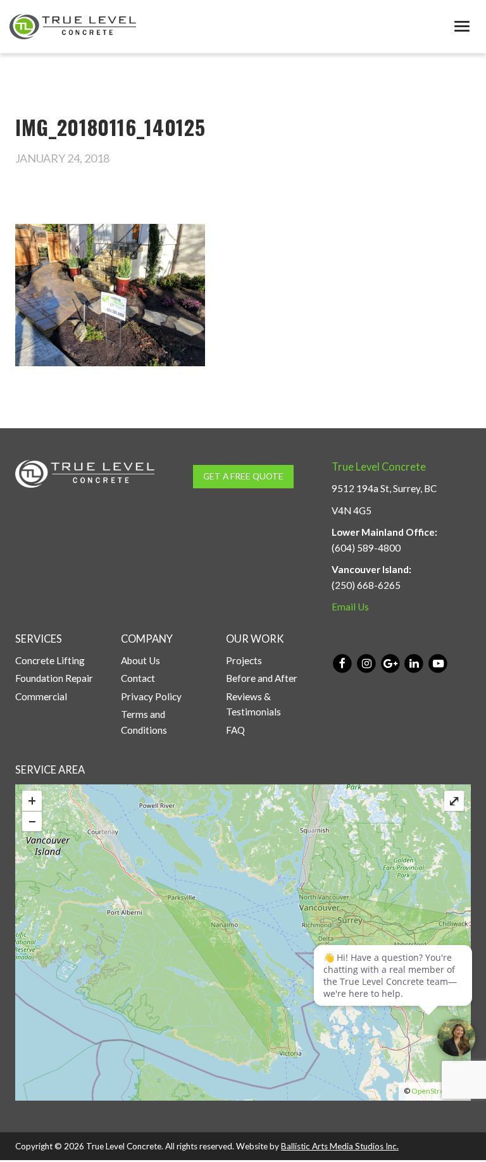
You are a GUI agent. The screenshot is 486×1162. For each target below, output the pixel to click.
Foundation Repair (54, 678)
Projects (244, 660)
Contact (138, 678)
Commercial (41, 696)
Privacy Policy (151, 696)
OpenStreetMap (438, 1091)
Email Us (350, 606)
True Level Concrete (379, 466)
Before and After (261, 678)
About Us (140, 660)
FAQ (235, 730)
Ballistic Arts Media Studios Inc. (340, 1146)
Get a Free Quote (243, 476)
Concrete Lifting (50, 660)
